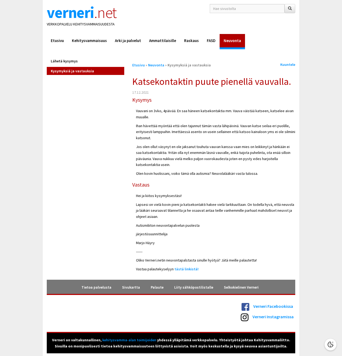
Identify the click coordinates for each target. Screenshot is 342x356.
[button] (330, 344)
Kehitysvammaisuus (89, 40)
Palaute (157, 287)
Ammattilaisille (162, 40)
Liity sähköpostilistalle (193, 287)
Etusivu (57, 40)
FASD (211, 40)
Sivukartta (131, 287)
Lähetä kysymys (64, 61)
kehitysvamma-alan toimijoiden (129, 340)
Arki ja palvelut (128, 40)
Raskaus (191, 40)
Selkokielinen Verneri (241, 287)
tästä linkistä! (186, 269)
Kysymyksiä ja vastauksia (72, 71)
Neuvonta (232, 40)
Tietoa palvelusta (96, 287)
